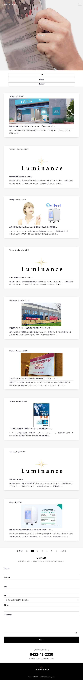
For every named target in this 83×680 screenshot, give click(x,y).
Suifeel (41, 84)
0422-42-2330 (41, 654)
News (41, 79)
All (42, 75)
